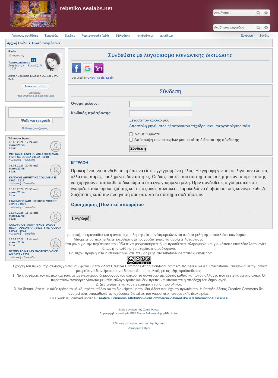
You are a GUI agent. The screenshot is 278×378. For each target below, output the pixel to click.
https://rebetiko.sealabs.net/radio (35, 95)
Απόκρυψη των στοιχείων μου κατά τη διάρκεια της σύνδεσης (186, 139)
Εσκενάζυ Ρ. (35, 65)
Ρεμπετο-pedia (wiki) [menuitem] (95, 35)
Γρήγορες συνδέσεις (25, 35)
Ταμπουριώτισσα (19, 62)
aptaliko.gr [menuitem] (167, 35)
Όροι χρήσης (84, 204)
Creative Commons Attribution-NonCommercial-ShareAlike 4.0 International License (162, 298)
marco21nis (17, 144)
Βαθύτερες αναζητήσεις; (35, 128)
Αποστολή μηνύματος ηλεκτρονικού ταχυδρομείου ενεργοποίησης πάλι (189, 126)
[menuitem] (134, 328)
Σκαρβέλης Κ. (16, 65)
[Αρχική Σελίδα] (33, 14)
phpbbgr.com (157, 323)
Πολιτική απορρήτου (122, 204)
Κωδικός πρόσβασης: (91, 113)
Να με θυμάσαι (147, 134)
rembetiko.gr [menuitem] (145, 35)
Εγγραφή (80, 218)
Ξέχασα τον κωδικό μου (149, 120)
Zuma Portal (150, 309)
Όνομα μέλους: (85, 103)
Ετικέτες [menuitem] (70, 35)
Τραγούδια (51, 35)
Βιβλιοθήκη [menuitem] (123, 35)
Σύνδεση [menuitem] (265, 35)
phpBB (129, 313)
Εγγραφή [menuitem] (247, 35)
